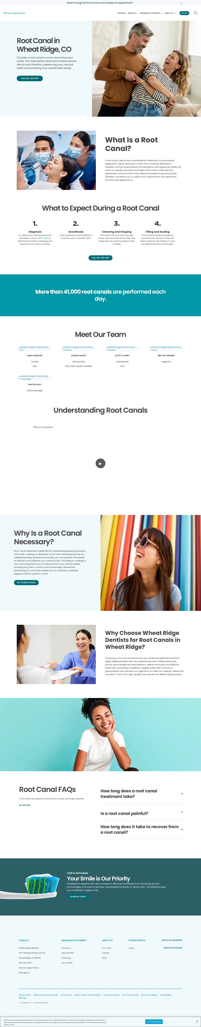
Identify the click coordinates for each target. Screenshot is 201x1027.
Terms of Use (66, 995)
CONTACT (24, 940)
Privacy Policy (25, 995)
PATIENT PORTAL (137, 940)
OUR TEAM (121, 13)
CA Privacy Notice (111, 995)
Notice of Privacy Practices (46, 995)
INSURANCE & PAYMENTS (150, 13)
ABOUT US (169, 13)
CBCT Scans (43, 238)
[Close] (197, 1021)
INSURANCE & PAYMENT (74, 940)
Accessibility (165, 995)
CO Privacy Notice (130, 995)
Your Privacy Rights (154, 1021)
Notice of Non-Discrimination (87, 995)
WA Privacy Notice (149, 995)
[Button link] (196, 13)
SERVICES (132, 13)
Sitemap (23, 998)
